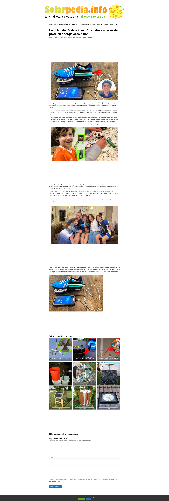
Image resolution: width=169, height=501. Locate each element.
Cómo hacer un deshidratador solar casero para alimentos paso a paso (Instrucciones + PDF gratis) (61, 407)
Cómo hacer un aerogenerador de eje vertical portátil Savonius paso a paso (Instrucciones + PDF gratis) (84, 407)
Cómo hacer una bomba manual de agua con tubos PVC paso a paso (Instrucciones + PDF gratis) (60, 383)
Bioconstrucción (63, 24)
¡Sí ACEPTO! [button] (81, 499)
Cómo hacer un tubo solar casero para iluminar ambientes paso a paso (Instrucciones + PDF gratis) (108, 407)
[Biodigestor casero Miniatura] (84, 349)
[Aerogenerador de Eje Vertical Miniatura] (84, 398)
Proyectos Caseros (95, 24)
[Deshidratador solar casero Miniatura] (60, 398)
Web (50, 471)
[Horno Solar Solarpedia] (84, 374)
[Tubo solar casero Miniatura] (108, 398)
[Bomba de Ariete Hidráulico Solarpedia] (108, 349)
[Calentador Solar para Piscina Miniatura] (108, 374)
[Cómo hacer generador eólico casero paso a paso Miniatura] (60, 349)
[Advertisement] (84, 50)
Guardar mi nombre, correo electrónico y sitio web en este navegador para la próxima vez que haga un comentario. (84, 480)
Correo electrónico (55, 464)
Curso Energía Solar (84, 24)
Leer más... (88, 499)
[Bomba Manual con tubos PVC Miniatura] (60, 374)
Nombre (51, 457)
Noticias (106, 24)
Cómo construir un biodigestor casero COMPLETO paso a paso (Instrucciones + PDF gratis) (84, 358)
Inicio (50, 37)
